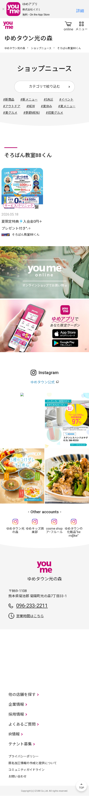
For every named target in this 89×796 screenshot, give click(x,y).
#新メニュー (29, 99)
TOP (81, 785)
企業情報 (16, 704)
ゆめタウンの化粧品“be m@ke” (74, 532)
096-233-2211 (32, 606)
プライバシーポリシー (23, 756)
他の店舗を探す (22, 694)
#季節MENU (31, 112)
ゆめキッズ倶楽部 (35, 530)
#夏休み (46, 106)
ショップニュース (41, 48)
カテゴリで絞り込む (44, 86)
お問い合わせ (17, 776)
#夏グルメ (10, 112)
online (68, 25)
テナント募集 (20, 744)
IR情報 (14, 734)
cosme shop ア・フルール (54, 530)
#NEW (30, 106)
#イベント (66, 99)
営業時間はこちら (30, 616)
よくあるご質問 (22, 724)
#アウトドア (11, 106)
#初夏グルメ (54, 112)
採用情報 (16, 714)
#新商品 (8, 99)
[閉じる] (3, 9)
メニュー (81, 25)
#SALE (48, 99)
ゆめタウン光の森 (14, 48)
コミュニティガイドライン (26, 769)
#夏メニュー (66, 106)
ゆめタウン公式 (42, 382)
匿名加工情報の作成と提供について (32, 763)
